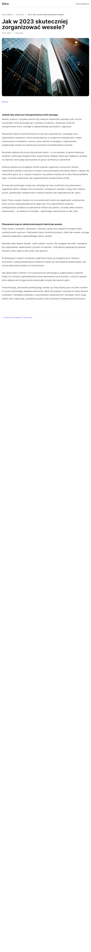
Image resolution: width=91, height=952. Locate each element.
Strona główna (82, 4)
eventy (5, 101)
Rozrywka (20, 14)
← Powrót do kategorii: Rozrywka (17, 317)
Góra (5, 3)
